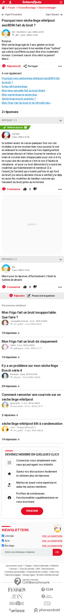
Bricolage (9, 545)
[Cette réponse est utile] (25, 189)
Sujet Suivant (52, 14)
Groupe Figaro (29, 575)
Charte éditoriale (41, 566)
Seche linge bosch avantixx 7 (18, 98)
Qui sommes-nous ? (15, 566)
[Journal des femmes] (17, 590)
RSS (38, 569)
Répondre (19, 295)
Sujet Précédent (13, 14)
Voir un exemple (52, 535)
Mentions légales (13, 575)
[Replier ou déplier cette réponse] (60, 120)
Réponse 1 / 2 (9, 120)
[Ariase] (17, 610)
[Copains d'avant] (17, 603)
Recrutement (48, 569)
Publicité (55, 566)
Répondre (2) (13, 66)
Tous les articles (26, 569)
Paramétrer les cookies (37, 572)
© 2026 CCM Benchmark (48, 575)
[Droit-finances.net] (47, 596)
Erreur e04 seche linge (14, 86)
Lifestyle (9, 535)
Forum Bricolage (27, 7)
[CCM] (47, 590)
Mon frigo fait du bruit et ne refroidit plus (26, 102)
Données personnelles (15, 572)
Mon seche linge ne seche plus (19, 94)
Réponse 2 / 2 (9, 259)
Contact (14, 569)
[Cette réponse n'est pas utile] (35, 189)
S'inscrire (32, 511)
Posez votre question (43, 295)
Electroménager (47, 7)
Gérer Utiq (54, 572)
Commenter (13, 189)
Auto (7, 540)
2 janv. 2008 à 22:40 (20, 137)
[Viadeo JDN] (47, 603)
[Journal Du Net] (17, 596)
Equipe (29, 566)
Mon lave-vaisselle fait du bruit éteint (23, 90)
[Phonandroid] (47, 610)
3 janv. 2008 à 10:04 (29, 35)
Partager (33, 66)
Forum (11, 7)
